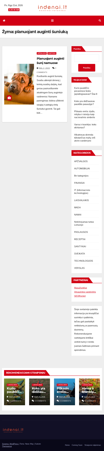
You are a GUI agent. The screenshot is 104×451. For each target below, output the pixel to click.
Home (67, 445)
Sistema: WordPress (10, 444)
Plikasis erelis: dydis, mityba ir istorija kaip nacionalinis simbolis (84, 114)
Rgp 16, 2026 (89, 397)
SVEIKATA (79, 254)
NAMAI (77, 215)
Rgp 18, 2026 (64, 397)
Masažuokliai (80, 288)
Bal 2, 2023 (44, 68)
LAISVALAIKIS (81, 200)
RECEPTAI (79, 239)
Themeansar (7, 446)
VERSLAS (79, 268)
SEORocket (80, 296)
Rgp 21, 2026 (14, 397)
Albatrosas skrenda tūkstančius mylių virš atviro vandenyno (84, 138)
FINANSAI (79, 183)
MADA (77, 207)
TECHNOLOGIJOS (83, 261)
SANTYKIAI (52, 53)
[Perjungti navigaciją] (52, 20)
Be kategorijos (81, 176)
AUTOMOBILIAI (82, 168)
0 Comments (15, 401)
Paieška (77, 49)
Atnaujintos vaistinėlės (85, 292)
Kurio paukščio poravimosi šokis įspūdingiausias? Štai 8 (85, 91)
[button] (100, 20)
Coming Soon (77, 445)
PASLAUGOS (81, 232)
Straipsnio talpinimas (92, 445)
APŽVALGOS (42, 53)
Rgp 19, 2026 (39, 397)
